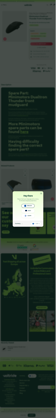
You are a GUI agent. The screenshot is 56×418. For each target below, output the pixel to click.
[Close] (41, 193)
